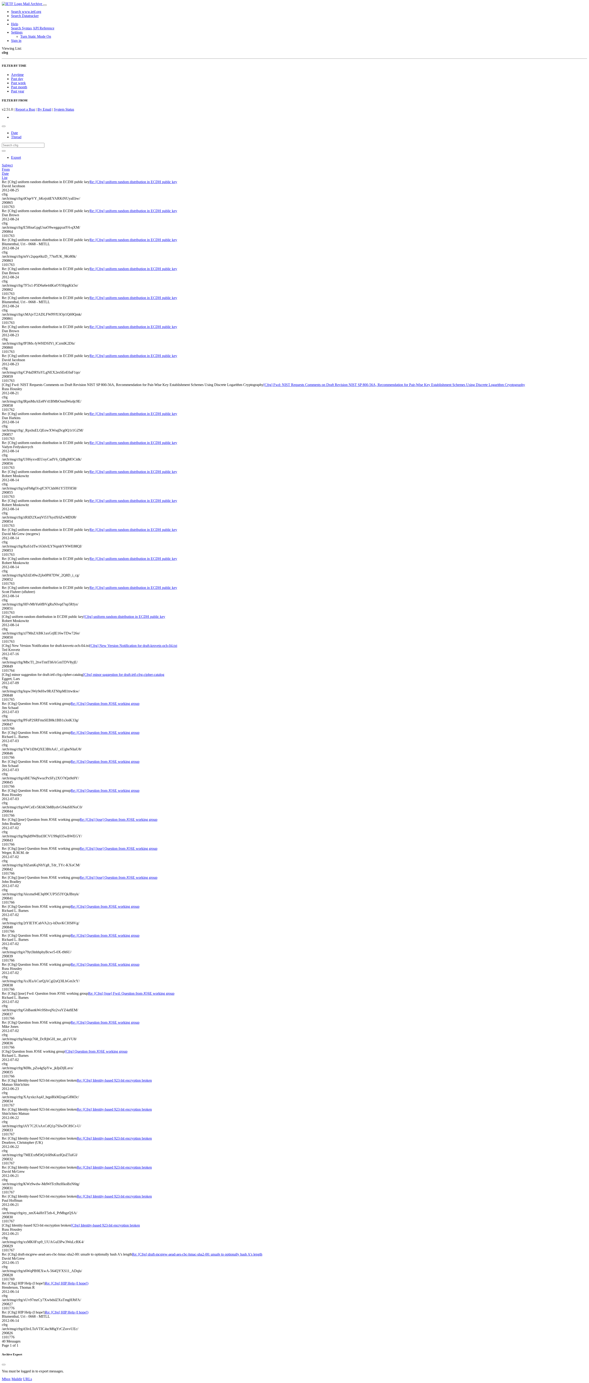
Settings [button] (17, 32)
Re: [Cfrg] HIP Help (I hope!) (66, 1283)
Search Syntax (21, 28)
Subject (7, 165)
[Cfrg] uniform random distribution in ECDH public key (124, 617)
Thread (16, 137)
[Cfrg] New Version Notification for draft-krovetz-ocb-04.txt (133, 646)
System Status (64, 109)
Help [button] (14, 24)
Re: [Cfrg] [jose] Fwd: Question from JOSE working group (131, 993)
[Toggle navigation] (45, 5)
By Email (44, 109)
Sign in (16, 41)
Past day (17, 79)
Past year (17, 91)
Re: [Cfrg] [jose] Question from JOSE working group (118, 819)
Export (16, 157)
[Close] (4, 1364)
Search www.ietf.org (26, 12)
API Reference (43, 28)
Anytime (17, 75)
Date (14, 133)
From (6, 169)
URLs (27, 1379)
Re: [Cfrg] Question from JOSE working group (105, 704)
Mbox (6, 1379)
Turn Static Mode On (35, 36)
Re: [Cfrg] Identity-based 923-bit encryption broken (114, 1080)
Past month (19, 87)
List (4, 178)
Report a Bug (25, 109)
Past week (18, 83)
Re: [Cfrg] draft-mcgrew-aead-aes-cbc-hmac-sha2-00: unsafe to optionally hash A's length (197, 1254)
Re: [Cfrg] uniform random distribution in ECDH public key (133, 182)
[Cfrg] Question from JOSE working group (96, 1051)
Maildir (17, 1379)
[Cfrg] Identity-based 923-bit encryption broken (105, 1225)
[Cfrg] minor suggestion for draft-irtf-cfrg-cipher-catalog (123, 675)
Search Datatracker (25, 16)
